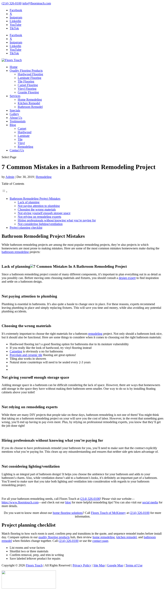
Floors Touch (34, 565)
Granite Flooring (28, 92)
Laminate (24, 135)
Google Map (115, 565)
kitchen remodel (126, 537)
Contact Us (17, 150)
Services (15, 96)
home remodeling (104, 537)
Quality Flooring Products (26, 70)
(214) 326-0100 (12, 3)
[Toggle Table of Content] (5, 191)
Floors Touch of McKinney (108, 513)
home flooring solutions (68, 513)
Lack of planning (28, 202)
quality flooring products (54, 537)
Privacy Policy (82, 565)
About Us (16, 117)
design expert (127, 278)
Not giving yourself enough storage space (44, 213)
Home (14, 67)
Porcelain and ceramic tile (26, 355)
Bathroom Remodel (30, 106)
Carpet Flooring (28, 85)
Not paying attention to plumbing (39, 206)
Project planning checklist (26, 227)
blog (68, 502)
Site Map (99, 565)
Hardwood (24, 132)
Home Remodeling (30, 99)
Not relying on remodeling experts (39, 216)
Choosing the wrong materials (37, 209)
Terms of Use (133, 565)
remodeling (95, 333)
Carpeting (16, 351)
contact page (100, 540)
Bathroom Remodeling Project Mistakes (35, 198)
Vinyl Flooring (27, 88)
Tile (20, 139)
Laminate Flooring (29, 78)
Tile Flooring (26, 81)
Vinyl (21, 143)
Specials (15, 110)
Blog (13, 125)
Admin (9, 177)
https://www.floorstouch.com (20, 502)
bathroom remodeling (15, 252)
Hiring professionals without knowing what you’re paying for (57, 220)
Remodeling (25, 146)
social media (150, 502)
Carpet (22, 128)
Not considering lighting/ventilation (40, 224)
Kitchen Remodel (29, 103)
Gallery (14, 114)
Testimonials (18, 121)
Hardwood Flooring (30, 74)
